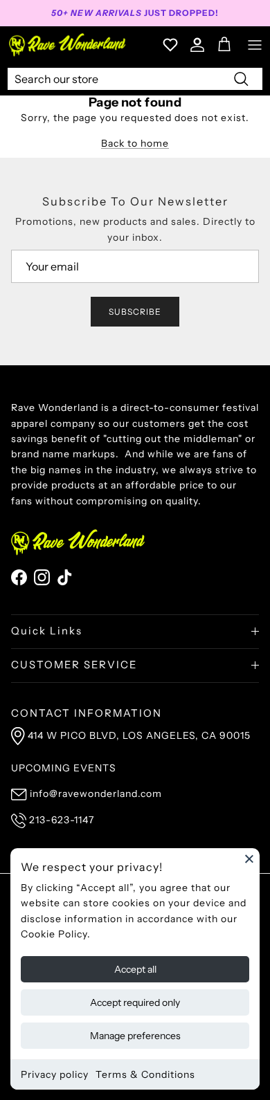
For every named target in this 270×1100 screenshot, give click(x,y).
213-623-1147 (61, 820)
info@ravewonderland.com (96, 793)
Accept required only (135, 1002)
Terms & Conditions (145, 1074)
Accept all (135, 969)
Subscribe (135, 311)
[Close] (249, 858)
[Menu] (255, 45)
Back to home (135, 143)
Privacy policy (55, 1074)
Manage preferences (135, 1035)
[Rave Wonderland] (68, 44)
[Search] (241, 78)
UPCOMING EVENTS (63, 768)
